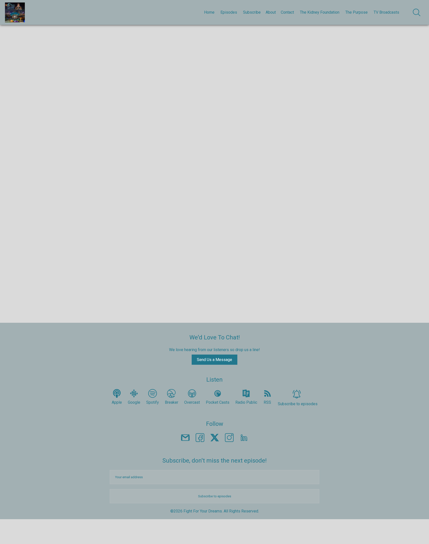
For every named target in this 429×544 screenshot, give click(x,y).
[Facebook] (200, 438)
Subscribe (252, 12)
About (271, 12)
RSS (267, 402)
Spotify (152, 402)
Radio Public (246, 402)
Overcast (192, 402)
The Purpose (356, 12)
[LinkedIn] (244, 438)
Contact (287, 12)
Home (209, 12)
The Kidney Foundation (319, 12)
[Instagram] (229, 438)
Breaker (171, 402)
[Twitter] (214, 438)
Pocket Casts (217, 402)
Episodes (228, 12)
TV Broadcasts (386, 12)
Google (134, 402)
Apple (117, 402)
